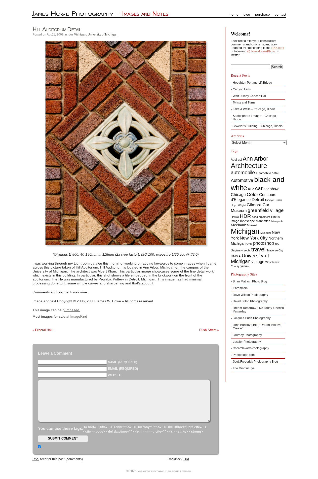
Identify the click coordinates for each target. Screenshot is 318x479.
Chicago (238, 195)
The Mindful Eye (244, 368)
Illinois (275, 217)
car (259, 188)
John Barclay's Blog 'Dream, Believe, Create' (257, 326)
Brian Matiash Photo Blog (250, 281)
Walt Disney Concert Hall (250, 96)
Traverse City (275, 250)
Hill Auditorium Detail (57, 29)
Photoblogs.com (244, 354)
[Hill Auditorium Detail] (126, 143)
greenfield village (266, 210)
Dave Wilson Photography (250, 294)
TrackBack (178, 459)
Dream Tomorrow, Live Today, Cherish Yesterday (258, 310)
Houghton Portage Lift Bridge (252, 82)
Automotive (242, 180)
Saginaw (237, 250)
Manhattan (263, 221)
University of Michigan (103, 34)
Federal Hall (43, 330)
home (234, 14)
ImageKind (78, 316)
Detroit (258, 199)
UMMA (236, 256)
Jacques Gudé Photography (252, 318)
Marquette (277, 221)
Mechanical (240, 225)
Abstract (236, 159)
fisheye (269, 200)
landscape (247, 221)
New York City (254, 238)
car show (271, 189)
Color (252, 194)
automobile (243, 172)
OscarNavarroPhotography (251, 348)
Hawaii (235, 216)
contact (280, 14)
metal (253, 225)
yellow (244, 266)
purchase (262, 14)
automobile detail (267, 173)
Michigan (80, 34)
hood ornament (261, 216)
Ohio (249, 243)
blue (251, 189)
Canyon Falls (242, 89)
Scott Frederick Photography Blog (255, 361)
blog (246, 14)
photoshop (263, 243)
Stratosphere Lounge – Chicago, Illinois (255, 117)
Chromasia (240, 288)
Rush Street (207, 330)
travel (258, 249)
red (277, 243)
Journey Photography (247, 335)
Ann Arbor (255, 158)
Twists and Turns (244, 102)
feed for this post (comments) (58, 459)
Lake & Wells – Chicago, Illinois (254, 109)
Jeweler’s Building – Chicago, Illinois (257, 126)
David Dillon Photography (250, 301)
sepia (247, 250)
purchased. (71, 310)
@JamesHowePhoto (261, 51)
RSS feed (277, 48)
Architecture (249, 166)
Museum (265, 232)
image (235, 221)
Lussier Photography (247, 341)
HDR (245, 216)
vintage (257, 261)
